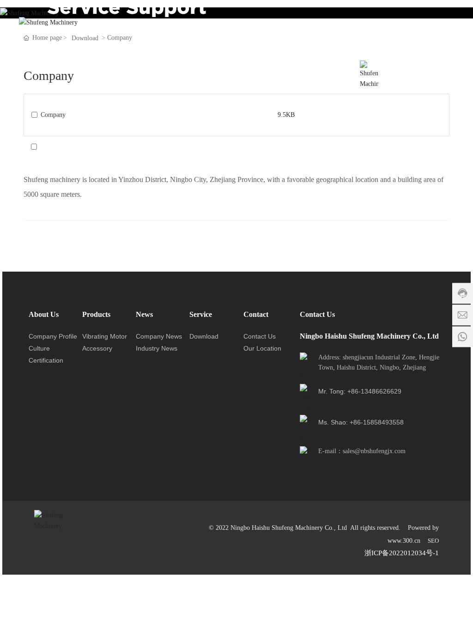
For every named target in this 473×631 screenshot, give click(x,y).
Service (200, 314)
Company (53, 114)
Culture (39, 348)
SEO (433, 540)
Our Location (262, 348)
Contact (255, 314)
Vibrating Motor (104, 336)
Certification (46, 360)
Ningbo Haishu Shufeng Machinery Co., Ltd (369, 336)
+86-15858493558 (377, 422)
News (144, 314)
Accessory (97, 348)
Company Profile (53, 336)
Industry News (156, 348)
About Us (44, 314)
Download (203, 336)
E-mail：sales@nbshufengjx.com (362, 451)
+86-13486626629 (374, 391)
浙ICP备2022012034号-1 (401, 553)
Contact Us (259, 336)
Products (96, 314)
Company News (159, 336)
